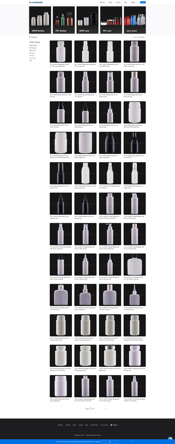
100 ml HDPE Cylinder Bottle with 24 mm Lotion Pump (85, 248)
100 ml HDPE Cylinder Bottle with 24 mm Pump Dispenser (109, 248)
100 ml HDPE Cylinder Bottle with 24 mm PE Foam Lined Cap (109, 217)
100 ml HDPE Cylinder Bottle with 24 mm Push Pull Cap (60, 278)
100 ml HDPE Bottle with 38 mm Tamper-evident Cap (59, 339)
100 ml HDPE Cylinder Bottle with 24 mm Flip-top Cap (134, 217)
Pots (30, 61)
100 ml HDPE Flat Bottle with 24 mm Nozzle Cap (133, 308)
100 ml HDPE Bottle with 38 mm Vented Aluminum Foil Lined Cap (133, 339)
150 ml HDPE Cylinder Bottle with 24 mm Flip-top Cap (109, 400)
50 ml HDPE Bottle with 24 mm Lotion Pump (108, 95)
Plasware (60, 425)
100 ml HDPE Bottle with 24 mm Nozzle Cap (84, 217)
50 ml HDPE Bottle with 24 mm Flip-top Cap (60, 95)
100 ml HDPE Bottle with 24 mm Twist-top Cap (59, 217)
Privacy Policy (94, 425)
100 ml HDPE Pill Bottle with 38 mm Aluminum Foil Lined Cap (60, 369)
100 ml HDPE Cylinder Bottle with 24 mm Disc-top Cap (134, 248)
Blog (125, 2)
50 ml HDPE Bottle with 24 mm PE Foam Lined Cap (134, 65)
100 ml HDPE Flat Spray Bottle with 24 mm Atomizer (85, 308)
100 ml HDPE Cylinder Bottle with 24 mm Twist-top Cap (85, 278)
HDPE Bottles (33, 45)
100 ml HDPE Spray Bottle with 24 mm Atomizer (109, 187)
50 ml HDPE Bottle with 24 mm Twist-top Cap (84, 126)
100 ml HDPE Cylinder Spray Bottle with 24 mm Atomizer (60, 248)
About (110, 2)
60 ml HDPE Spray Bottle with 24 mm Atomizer (134, 156)
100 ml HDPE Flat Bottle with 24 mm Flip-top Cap (59, 308)
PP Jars (31, 55)
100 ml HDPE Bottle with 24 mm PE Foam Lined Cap (85, 187)
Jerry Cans (32, 58)
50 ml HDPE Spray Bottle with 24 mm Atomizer (84, 95)
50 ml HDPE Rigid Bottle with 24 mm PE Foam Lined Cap (59, 65)
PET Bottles (32, 48)
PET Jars (32, 53)
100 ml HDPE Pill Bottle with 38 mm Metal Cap (110, 369)
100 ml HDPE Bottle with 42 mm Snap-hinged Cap (59, 400)
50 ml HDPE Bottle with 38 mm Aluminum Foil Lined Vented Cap (59, 156)
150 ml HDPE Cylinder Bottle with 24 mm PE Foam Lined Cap (85, 400)
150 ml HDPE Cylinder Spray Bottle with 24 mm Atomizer (134, 400)
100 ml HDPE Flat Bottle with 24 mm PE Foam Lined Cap (133, 278)
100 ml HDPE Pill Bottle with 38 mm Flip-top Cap (134, 369)
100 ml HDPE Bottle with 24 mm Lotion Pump (133, 187)
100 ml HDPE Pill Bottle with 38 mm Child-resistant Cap (85, 369)
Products (102, 2)
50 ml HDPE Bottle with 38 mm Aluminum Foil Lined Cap (133, 126)
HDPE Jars (32, 50)
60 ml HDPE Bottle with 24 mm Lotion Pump (59, 187)
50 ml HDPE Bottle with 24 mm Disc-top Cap (133, 95)
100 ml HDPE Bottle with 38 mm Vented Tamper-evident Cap (84, 339)
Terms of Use (104, 425)
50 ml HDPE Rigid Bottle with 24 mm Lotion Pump (108, 65)
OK (110, 442)
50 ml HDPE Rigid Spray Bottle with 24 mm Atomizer (85, 65)
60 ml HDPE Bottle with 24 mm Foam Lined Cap (108, 156)
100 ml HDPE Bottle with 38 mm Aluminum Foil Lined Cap (108, 339)
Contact (118, 2)
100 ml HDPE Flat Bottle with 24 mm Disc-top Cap (108, 308)
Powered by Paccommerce (93, 435)
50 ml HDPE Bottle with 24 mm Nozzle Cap (108, 126)
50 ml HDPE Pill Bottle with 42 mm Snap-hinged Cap (85, 156)
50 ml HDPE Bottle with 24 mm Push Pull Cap (59, 126)
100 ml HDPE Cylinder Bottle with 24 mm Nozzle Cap (109, 278)
